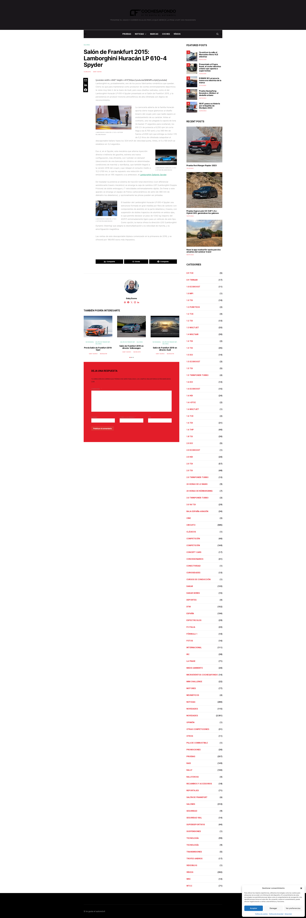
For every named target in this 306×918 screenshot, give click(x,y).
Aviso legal (288, 914)
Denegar (273, 908)
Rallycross (192, 777)
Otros (189, 736)
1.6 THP (190, 430)
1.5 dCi (189, 355)
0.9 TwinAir (192, 280)
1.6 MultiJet (192, 409)
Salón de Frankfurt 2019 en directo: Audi (165, 348)
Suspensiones (193, 831)
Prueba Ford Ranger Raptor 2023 (201, 165)
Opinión (190, 722)
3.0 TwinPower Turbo (197, 498)
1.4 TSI (189, 348)
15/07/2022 (190, 216)
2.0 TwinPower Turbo (197, 477)
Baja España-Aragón (197, 511)
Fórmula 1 (191, 634)
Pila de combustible (197, 743)
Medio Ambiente (194, 668)
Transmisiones (194, 852)
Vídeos (177, 34)
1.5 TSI (189, 368)
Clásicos (191, 532)
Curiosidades (193, 573)
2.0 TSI (189, 470)
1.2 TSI (189, 321)
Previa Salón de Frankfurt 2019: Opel (98, 348)
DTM (188, 607)
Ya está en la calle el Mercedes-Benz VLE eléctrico (208, 54)
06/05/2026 (202, 59)
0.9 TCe (189, 273)
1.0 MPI (189, 293)
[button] (301, 888)
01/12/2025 (202, 85)
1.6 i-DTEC (191, 402)
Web (149, 417)
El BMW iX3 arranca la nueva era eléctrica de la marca (210, 80)
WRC (188, 879)
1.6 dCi (189, 382)
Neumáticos (192, 695)
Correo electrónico (128, 417)
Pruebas (126, 34)
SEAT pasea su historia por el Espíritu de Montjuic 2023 (209, 105)
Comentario (95, 389)
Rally (189, 770)
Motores (191, 688)
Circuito (191, 525)
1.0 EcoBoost (193, 287)
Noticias (139, 34)
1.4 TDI (189, 341)
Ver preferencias (293, 908)
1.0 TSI (189, 300)
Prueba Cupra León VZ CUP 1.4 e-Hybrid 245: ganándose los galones (202, 212)
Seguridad (191, 811)
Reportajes (192, 790)
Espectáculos (193, 620)
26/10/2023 (202, 98)
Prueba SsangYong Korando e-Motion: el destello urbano (208, 93)
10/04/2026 (202, 73)
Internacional (194, 647)
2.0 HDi (189, 457)
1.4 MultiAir (192, 334)
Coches (166, 34)
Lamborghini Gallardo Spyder (153, 174)
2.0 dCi (189, 443)
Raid (188, 763)
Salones (87, 45)
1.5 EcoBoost (193, 361)
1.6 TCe (189, 416)
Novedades (90, 342)
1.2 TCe (189, 314)
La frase (190, 661)
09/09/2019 (103, 353)
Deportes (191, 600)
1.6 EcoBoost (193, 389)
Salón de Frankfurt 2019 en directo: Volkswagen (131, 347)
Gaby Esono (97, 71)
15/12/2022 (190, 168)
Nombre (94, 417)
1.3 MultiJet (192, 327)
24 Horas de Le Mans (197, 484)
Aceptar (253, 908)
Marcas (154, 34)
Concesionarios (194, 559)
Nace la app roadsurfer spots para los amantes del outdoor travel (203, 250)
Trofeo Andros (194, 858)
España (190, 613)
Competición (193, 538)
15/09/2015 (87, 71)
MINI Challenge (194, 681)
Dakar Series (193, 593)
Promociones (193, 750)
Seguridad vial (194, 818)
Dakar (189, 586)
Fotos (189, 641)
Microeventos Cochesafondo (202, 675)
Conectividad (193, 566)
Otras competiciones (197, 729)
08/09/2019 (137, 352)
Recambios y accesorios (199, 784)
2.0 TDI (189, 464)
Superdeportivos (195, 824)
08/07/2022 (190, 254)
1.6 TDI (189, 423)
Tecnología (192, 838)
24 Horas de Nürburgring (199, 491)
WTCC (189, 886)
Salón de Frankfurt (102, 342)
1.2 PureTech (193, 307)
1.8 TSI (189, 436)
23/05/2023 (202, 110)
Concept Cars (193, 552)
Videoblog (191, 865)
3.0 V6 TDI (191, 504)
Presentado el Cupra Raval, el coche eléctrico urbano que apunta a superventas (210, 67)
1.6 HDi (189, 396)
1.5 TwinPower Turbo (197, 375)
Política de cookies (261, 914)
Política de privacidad (276, 914)
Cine (188, 518)
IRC (188, 654)
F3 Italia (190, 627)
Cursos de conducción (198, 579)
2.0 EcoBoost (193, 450)
